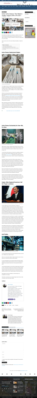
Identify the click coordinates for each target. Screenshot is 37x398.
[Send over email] (2, 32)
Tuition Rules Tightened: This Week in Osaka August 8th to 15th (5, 335)
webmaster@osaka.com (5, 386)
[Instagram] (28, 0)
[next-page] (3, 338)
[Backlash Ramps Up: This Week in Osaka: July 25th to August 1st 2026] (20, 331)
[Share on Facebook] (4, 32)
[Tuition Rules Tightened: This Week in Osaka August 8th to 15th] (5, 331)
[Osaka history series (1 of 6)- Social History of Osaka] (15, 386)
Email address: (27, 17)
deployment (16, 305)
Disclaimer (17, 397)
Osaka (5, 305)
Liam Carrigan (10, 284)
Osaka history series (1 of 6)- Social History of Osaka (20, 387)
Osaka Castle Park (9, 154)
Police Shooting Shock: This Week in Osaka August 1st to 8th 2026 (12, 335)
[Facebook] (27, 0)
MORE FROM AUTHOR (12, 327)
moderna (13, 305)
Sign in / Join (9, 0)
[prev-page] (2, 338)
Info (2, 6)
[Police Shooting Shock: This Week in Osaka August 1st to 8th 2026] (12, 331)
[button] (34, 6)
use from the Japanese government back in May (12, 95)
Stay (13, 6)
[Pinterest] (31, 0)
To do (8, 6)
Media (29, 6)
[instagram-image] (2, 374)
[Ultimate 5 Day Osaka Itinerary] (15, 391)
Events (27, 6)
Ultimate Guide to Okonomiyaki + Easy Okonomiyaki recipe (20, 382)
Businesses (23, 6)
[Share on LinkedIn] (10, 32)
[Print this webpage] (12, 32)
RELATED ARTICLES (5, 327)
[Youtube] (34, 0)
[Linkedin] (30, 0)
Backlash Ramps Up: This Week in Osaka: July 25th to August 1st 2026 (20, 335)
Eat (11, 6)
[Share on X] (6, 32)
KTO (2, 8)
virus (7, 305)
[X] (33, 0)
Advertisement (24, 397)
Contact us (28, 397)
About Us (32, 397)
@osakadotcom (24, 370)
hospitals (10, 305)
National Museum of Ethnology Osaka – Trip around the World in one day (6, 310)
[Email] (14, 299)
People (20, 6)
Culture (17, 6)
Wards (6, 6)
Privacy (21, 397)
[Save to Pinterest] (8, 32)
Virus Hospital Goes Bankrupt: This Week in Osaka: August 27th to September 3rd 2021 (18, 310)
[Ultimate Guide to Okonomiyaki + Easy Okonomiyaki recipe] (15, 382)
